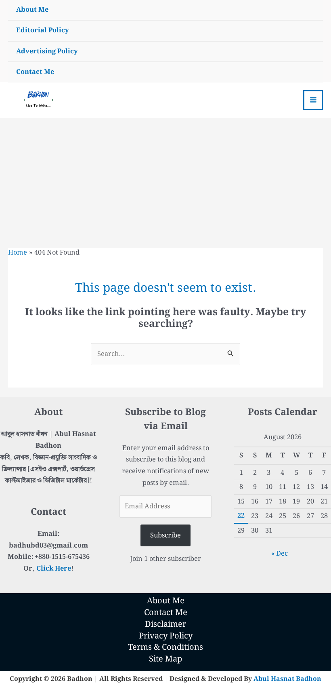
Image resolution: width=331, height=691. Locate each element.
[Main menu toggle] (313, 100)
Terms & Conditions (165, 647)
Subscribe (165, 535)
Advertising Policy (47, 51)
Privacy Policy (166, 636)
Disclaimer (165, 624)
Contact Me (35, 72)
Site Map (165, 659)
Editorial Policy (42, 30)
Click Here (53, 568)
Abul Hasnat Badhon (287, 679)
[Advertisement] (165, 177)
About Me (32, 9)
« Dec (279, 553)
